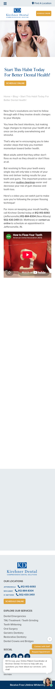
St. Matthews (9, 595)
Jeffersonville (10, 587)
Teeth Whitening (12, 624)
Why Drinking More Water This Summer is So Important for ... (27, 452)
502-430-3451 (11, 220)
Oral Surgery (11, 629)
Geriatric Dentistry (13, 633)
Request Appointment (41, 652)
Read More (12, 359)
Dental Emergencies (15, 616)
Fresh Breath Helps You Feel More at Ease (27, 402)
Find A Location (42, 3)
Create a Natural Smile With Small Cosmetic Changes (27, 352)
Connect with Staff (42, 646)
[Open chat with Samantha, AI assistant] (47, 681)
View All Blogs (27, 472)
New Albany (8, 591)
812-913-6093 (42, 213)
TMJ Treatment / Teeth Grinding (21, 620)
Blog (15, 96)
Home (7, 96)
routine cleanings (25, 182)
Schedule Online (43, 13)
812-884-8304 (28, 216)
